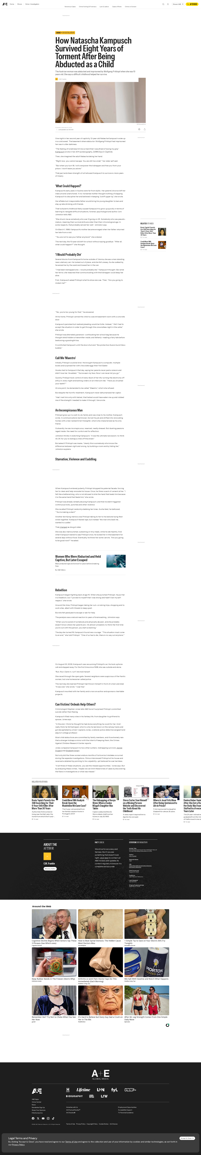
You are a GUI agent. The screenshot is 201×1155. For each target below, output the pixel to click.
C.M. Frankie (132, 856)
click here (104, 858)
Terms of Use (71, 1141)
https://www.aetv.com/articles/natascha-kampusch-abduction (140, 866)
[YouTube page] (43, 1118)
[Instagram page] (48, 1118)
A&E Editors (61, 570)
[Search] (163, 4)
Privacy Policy (18, 1144)
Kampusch (59, 152)
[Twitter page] (38, 1118)
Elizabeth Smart (72, 751)
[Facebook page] (33, 1118)
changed (63, 527)
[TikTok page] (53, 1118)
